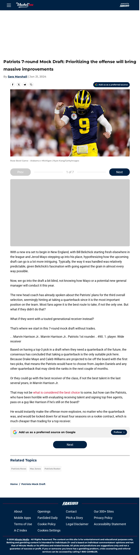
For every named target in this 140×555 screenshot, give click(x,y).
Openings (44, 511)
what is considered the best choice (56, 392)
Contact (71, 511)
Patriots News (18, 468)
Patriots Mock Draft (33, 484)
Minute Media (22, 539)
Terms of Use (23, 524)
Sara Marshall (17, 76)
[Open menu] (9, 5)
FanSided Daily (48, 518)
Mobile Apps (22, 518)
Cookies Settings (49, 530)
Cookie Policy (47, 524)
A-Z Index (20, 530)
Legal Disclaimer (77, 524)
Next (119, 172)
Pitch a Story (74, 518)
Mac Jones (35, 468)
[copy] (31, 84)
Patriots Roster (52, 468)
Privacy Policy (103, 518)
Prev (20, 172)
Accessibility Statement (110, 524)
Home (14, 484)
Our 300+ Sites (104, 511)
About (18, 511)
